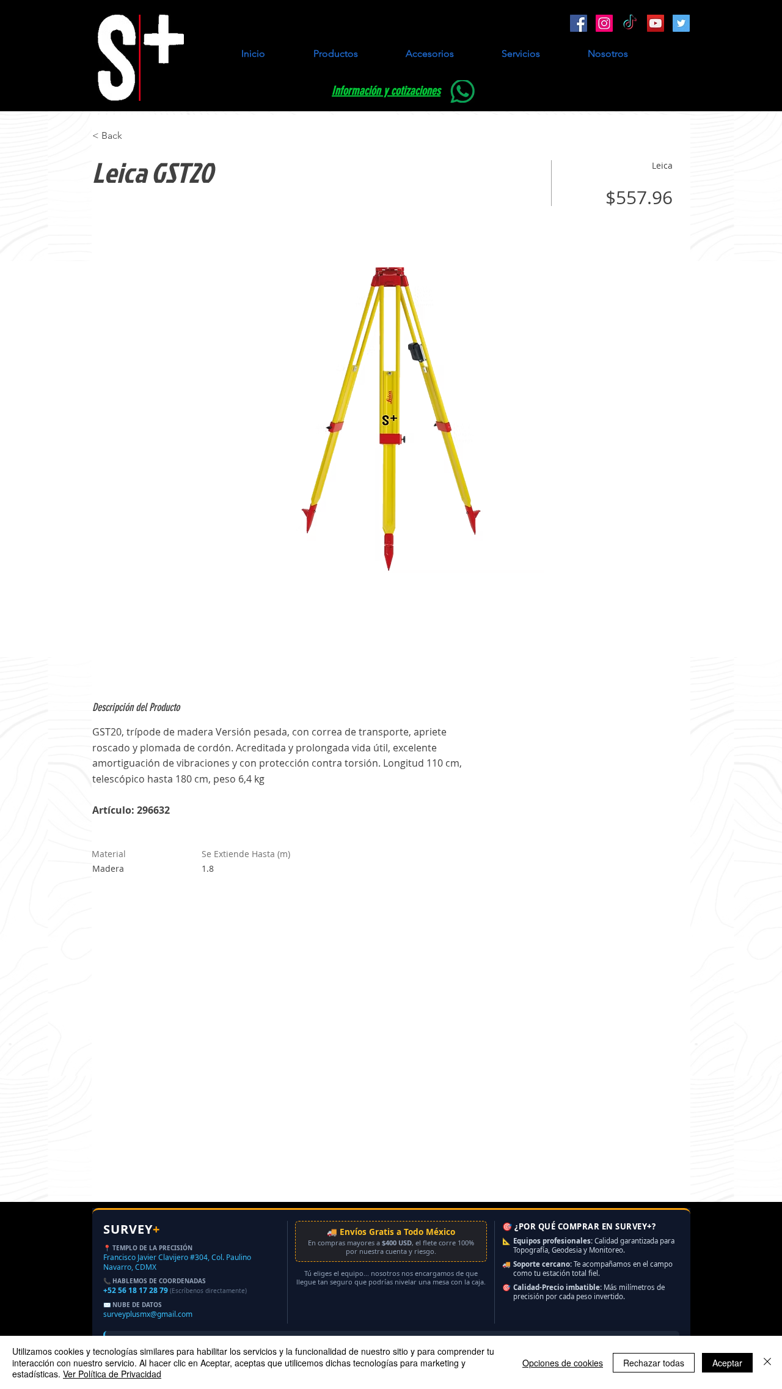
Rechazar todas (653, 1363)
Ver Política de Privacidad (112, 1374)
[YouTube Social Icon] (655, 23)
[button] (335, 54)
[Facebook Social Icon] (578, 23)
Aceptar (727, 1363)
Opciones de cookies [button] (562, 1363)
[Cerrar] (767, 1362)
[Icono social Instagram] (604, 23)
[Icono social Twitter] (681, 23)
